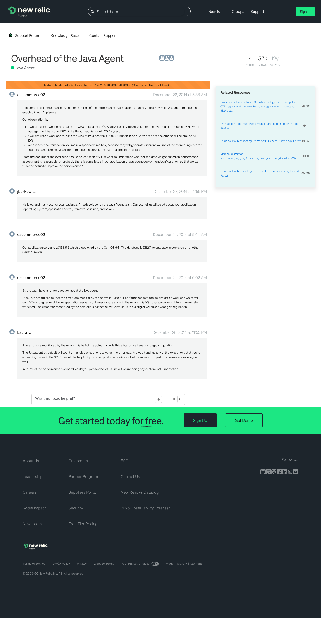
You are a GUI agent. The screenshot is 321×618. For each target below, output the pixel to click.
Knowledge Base (65, 35)
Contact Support (103, 35)
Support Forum (27, 35)
